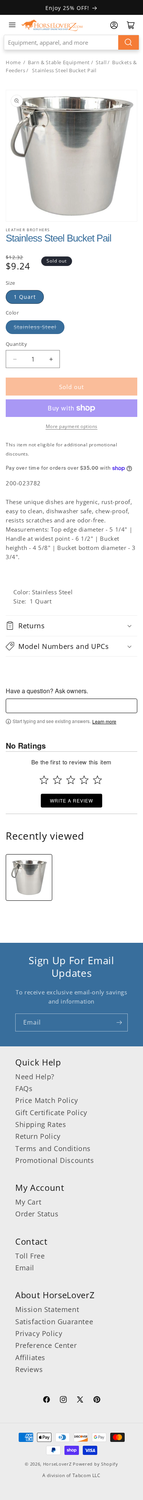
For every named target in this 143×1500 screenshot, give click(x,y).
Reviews (29, 1369)
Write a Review (71, 800)
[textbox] (71, 706)
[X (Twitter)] (80, 1400)
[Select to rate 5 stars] (97, 780)
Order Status (36, 1213)
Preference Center (46, 1345)
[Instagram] (63, 1400)
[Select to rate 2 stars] (57, 780)
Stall (101, 62)
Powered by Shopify (95, 1464)
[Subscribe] (119, 1022)
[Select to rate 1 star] (44, 780)
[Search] (128, 42)
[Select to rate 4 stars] (84, 780)
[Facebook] (46, 1400)
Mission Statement (47, 1309)
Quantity (16, 344)
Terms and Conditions (53, 1148)
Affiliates (30, 1357)
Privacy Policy (38, 1333)
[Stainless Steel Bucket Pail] (29, 877)
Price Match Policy (46, 1100)
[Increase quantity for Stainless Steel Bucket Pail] (50, 359)
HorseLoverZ (57, 1464)
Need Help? (35, 1076)
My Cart (28, 1201)
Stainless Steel (35, 327)
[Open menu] (12, 25)
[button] (71, 626)
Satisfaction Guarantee (54, 1321)
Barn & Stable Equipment (59, 62)
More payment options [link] (72, 426)
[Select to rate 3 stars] (71, 780)
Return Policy (38, 1136)
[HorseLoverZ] (52, 24)
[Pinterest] (96, 1400)
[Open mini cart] (130, 25)
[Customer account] (114, 25)
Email (24, 1267)
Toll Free (30, 1255)
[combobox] (71, 42)
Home (13, 62)
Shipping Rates (40, 1124)
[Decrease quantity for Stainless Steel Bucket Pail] (14, 359)
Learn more (104, 721)
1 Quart (25, 296)
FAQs (23, 1088)
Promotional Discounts (54, 1160)
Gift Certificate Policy (51, 1112)
